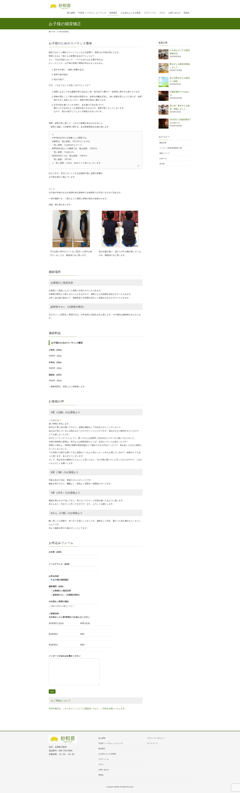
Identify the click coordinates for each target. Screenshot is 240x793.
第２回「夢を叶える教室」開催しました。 (180, 107)
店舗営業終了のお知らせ (180, 93)
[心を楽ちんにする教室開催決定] (163, 54)
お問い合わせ (103, 770)
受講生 (101, 775)
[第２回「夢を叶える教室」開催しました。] (163, 110)
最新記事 (162, 143)
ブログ (101, 764)
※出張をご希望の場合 (59, 601)
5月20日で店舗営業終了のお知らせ (180, 121)
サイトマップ (152, 743)
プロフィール (103, 759)
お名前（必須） (56, 552)
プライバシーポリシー (156, 738)
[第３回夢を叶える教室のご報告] (163, 82)
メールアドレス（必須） (60, 564)
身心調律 (101, 738)
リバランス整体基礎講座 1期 (170, 148)
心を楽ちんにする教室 (107, 754)
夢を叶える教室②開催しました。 (180, 65)
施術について (164, 153)
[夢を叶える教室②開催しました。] (163, 68)
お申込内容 (59, 578)
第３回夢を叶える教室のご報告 (180, 79)
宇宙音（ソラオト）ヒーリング (110, 743)
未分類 (162, 164)
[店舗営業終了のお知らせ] (163, 96)
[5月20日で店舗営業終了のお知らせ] (163, 124)
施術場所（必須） (57, 586)
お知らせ (162, 158)
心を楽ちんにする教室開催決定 (180, 52)
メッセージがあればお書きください (65, 656)
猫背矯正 (101, 749)
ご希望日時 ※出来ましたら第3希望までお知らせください (69, 615)
